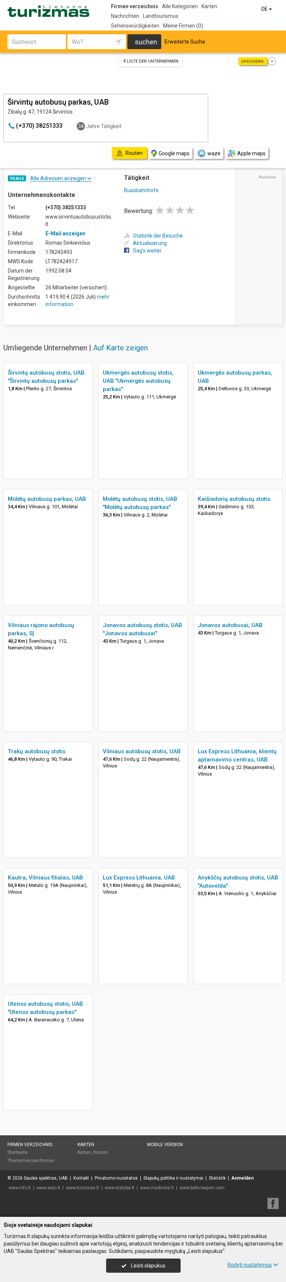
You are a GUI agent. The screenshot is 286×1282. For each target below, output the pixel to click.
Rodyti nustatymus (250, 1265)
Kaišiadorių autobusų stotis (234, 499)
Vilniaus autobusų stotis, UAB (142, 751)
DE (265, 9)
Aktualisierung (150, 243)
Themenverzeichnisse (30, 1160)
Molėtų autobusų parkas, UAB (47, 499)
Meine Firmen (183, 26)
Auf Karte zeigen (120, 347)
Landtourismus (160, 16)
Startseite (17, 1152)
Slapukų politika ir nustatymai (173, 1178)
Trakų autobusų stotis (37, 751)
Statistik (217, 1178)
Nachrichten (125, 16)
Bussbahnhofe (141, 190)
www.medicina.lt (157, 1187)
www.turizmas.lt (82, 1187)
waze (213, 153)
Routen (100, 1152)
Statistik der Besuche (158, 236)
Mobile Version (165, 1144)
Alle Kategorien (180, 6)
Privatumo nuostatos (116, 1178)
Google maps (174, 153)
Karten (209, 6)
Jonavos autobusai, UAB (230, 625)
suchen (146, 42)
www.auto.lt (48, 1187)
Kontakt (81, 1178)
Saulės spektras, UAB (46, 1178)
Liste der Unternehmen (152, 61)
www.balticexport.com (202, 1187)
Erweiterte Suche (185, 42)
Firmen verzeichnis (134, 6)
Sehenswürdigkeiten (135, 26)
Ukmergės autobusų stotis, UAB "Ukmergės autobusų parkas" (138, 380)
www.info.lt (20, 1187)
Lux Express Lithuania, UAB (139, 877)
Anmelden (242, 1178)
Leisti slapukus (147, 1266)
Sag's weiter (147, 251)
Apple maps (251, 153)
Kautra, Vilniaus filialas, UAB (45, 877)
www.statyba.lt (119, 1187)
